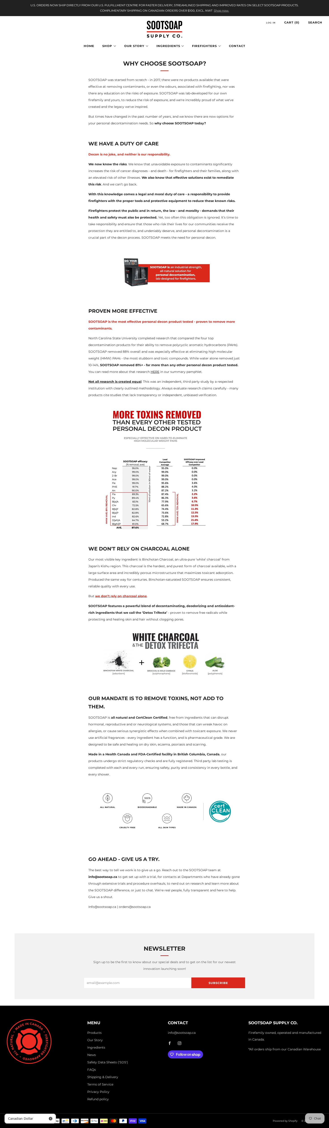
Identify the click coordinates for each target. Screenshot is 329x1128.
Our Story (134, 46)
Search (315, 22)
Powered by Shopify (285, 1120)
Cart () (291, 22)
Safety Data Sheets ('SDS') (107, 1062)
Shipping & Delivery (102, 1077)
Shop (107, 46)
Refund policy (98, 1099)
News (91, 1055)
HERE (155, 372)
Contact (237, 46)
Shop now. (221, 10)
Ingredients (168, 46)
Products (94, 1033)
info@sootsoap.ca (182, 1033)
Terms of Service (100, 1084)
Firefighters (204, 46)
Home (89, 46)
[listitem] (164, 8)
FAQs (91, 1070)
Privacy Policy (98, 1092)
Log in (271, 22)
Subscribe (218, 983)
